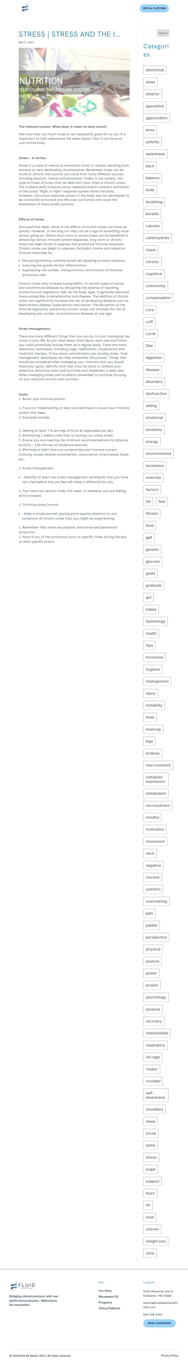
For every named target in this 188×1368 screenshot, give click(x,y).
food (150, 525)
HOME (56, 8)
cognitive (154, 274)
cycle (151, 333)
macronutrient (158, 765)
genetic (152, 549)
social (151, 1133)
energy (152, 441)
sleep (150, 1121)
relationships (157, 1033)
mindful (152, 817)
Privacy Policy (170, 1355)
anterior (153, 94)
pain (149, 913)
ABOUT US (73, 8)
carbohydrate (157, 238)
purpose (153, 1009)
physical (153, 949)
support (152, 1181)
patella (151, 925)
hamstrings (155, 621)
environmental (158, 453)
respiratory (155, 1045)
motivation (155, 829)
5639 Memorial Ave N (158, 1291)
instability (154, 705)
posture (152, 961)
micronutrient (158, 805)
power (151, 973)
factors (152, 489)
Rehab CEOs (37, 1355)
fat (148, 501)
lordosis (153, 753)
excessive (155, 465)
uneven (152, 1229)
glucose (153, 561)
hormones (155, 657)
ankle (150, 82)
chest (151, 250)
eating (151, 405)
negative (153, 865)
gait (149, 537)
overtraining (156, 901)
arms (150, 130)
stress (151, 1157)
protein (152, 985)
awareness (155, 154)
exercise (153, 477)
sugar (151, 1169)
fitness (152, 513)
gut (148, 597)
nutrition (153, 889)
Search (163, 33)
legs (149, 741)
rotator (152, 1069)
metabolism (156, 793)
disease (152, 370)
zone (150, 1253)
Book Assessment (159, 1323)
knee (150, 717)
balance (153, 178)
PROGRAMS (93, 8)
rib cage (153, 1057)
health (151, 633)
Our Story (105, 1291)
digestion (154, 357)
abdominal (155, 70)
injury (151, 693)
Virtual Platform (154, 8)
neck (150, 853)
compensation (158, 298)
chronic (152, 262)
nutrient (153, 877)
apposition (155, 106)
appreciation (157, 118)
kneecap (153, 729)
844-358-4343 (152, 1314)
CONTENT (113, 8)
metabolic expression (155, 779)
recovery (154, 1021)
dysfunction (156, 393)
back (150, 166)
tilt (148, 1205)
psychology (156, 997)
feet (161, 501)
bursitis (152, 214)
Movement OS (108, 1296)
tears (150, 1193)
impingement (157, 681)
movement (155, 841)
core (150, 310)
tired (150, 1217)
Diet (149, 346)
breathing (154, 202)
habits (151, 609)
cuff (149, 322)
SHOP (129, 8)
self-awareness (155, 1095)
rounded (153, 1081)
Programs (105, 1302)
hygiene (153, 669)
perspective (156, 937)
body (150, 190)
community (156, 286)
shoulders (154, 1109)
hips (149, 645)
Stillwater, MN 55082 (157, 1295)
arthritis (152, 142)
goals (150, 573)
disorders (154, 381)
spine (150, 1145)
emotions (154, 429)
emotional (154, 417)
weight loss (156, 1241)
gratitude (154, 585)
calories (153, 226)
